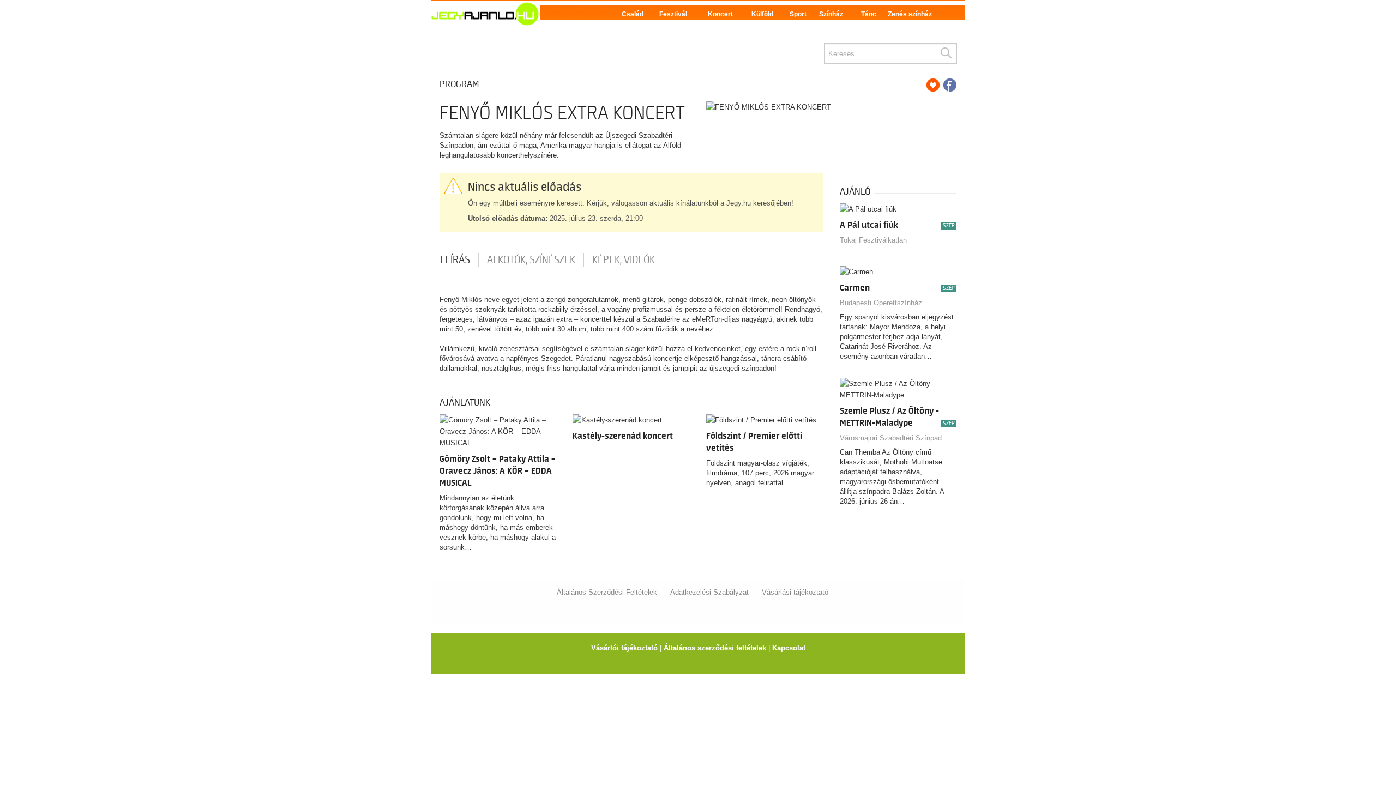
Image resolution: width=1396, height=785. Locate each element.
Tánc (868, 14)
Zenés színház (910, 14)
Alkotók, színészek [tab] (531, 260)
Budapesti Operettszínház (881, 303)
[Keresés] (945, 53)
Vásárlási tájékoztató (795, 592)
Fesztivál (673, 14)
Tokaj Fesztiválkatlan (873, 240)
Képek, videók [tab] (623, 260)
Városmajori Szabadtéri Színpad (891, 438)
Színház (831, 14)
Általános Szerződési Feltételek (607, 592)
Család (632, 14)
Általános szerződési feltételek (715, 648)
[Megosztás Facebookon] (949, 85)
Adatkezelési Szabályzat (709, 592)
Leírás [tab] (455, 260)
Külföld (762, 14)
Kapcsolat (788, 648)
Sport (798, 14)
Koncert (720, 14)
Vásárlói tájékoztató (624, 648)
